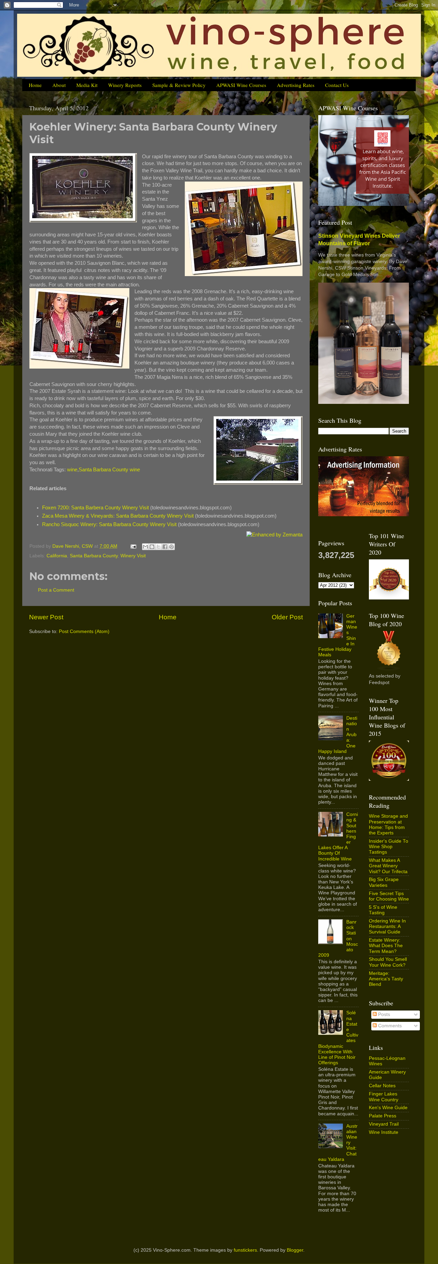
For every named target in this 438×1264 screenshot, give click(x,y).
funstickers (245, 1250)
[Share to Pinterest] (171, 546)
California (57, 555)
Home (35, 85)
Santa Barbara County (94, 555)
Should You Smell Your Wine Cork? (388, 962)
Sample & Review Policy (179, 85)
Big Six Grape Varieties (384, 882)
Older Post (287, 617)
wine (72, 469)
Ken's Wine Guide (388, 1107)
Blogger (295, 1250)
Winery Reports (125, 85)
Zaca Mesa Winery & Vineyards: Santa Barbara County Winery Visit (118, 516)
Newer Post (46, 617)
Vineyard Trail (384, 1124)
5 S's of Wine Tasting (383, 910)
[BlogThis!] (152, 546)
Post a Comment (56, 590)
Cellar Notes (382, 1085)
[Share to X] (158, 546)
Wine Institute (383, 1132)
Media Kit (87, 85)
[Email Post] (133, 546)
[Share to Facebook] (165, 546)
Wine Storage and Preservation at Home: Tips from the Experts (388, 824)
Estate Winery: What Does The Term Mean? (386, 946)
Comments (389, 1025)
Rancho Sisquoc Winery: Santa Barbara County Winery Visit (109, 524)
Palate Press (382, 1115)
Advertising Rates (295, 85)
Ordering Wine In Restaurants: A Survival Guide (387, 926)
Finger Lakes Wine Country (383, 1096)
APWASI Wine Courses (241, 85)
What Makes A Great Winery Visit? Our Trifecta (388, 866)
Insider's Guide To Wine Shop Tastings (388, 847)
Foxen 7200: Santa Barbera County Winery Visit (95, 507)
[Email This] (145, 546)
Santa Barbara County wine (109, 469)
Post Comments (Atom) (84, 631)
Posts (383, 1014)
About (59, 85)
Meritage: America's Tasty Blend (386, 979)
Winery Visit (133, 555)
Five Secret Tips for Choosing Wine (389, 896)
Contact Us (337, 85)
